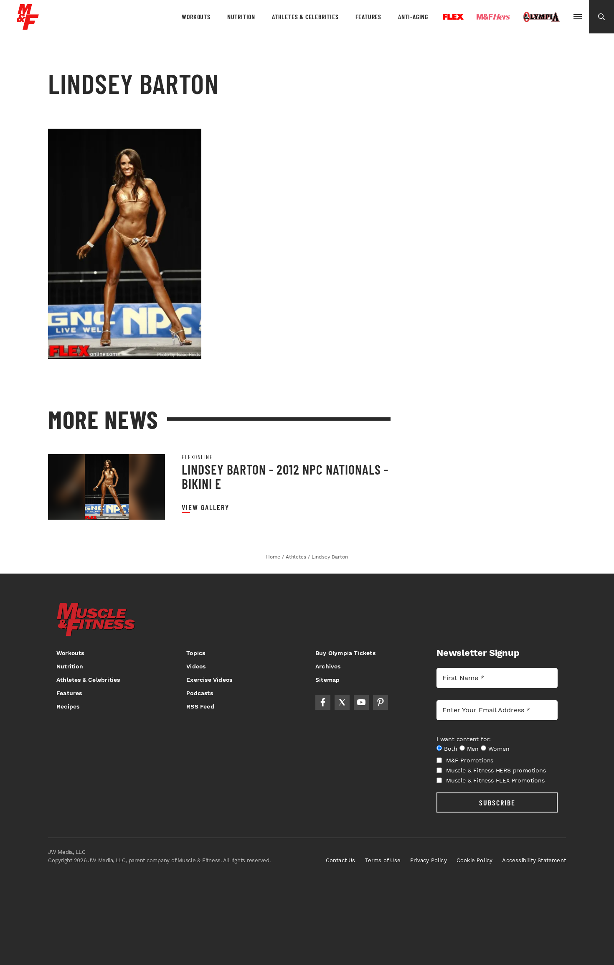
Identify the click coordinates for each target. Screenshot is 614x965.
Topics (195, 653)
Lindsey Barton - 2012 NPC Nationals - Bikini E (285, 476)
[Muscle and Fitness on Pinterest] (380, 702)
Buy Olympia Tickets (345, 653)
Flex (453, 17)
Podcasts (199, 693)
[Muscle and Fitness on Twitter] (342, 702)
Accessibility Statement (534, 860)
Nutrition (241, 16)
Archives (328, 666)
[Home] (28, 26)
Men (473, 748)
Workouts (196, 16)
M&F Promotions (469, 760)
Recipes (67, 706)
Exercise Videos (209, 679)
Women (499, 748)
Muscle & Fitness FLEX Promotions (495, 780)
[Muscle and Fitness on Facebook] (322, 702)
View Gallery (205, 507)
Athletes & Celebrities (305, 16)
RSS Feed (200, 706)
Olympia (541, 17)
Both (450, 748)
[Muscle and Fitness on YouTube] (361, 702)
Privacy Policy (428, 860)
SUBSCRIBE (497, 802)
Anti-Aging (413, 16)
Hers (493, 17)
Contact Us (340, 860)
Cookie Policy (475, 860)
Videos (196, 666)
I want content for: (463, 739)
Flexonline (197, 457)
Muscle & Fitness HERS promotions (496, 770)
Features (368, 16)
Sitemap (327, 679)
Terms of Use (383, 860)
